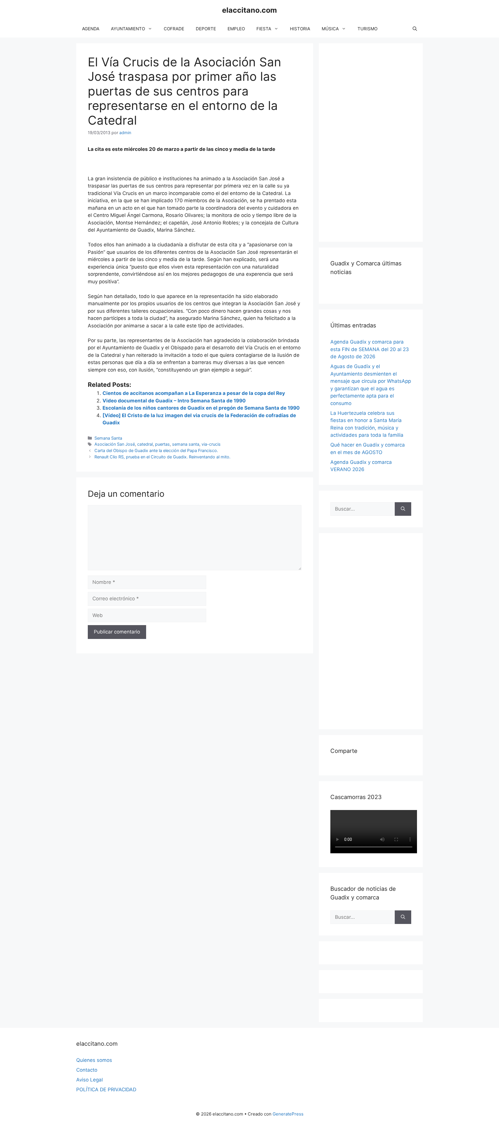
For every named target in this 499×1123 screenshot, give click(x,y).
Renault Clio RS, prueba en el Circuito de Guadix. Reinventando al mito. (162, 456)
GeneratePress (288, 1114)
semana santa (185, 444)
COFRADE (174, 28)
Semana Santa (108, 438)
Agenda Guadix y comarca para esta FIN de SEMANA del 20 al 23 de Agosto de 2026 (369, 349)
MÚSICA (330, 28)
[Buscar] (403, 509)
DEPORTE (206, 28)
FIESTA (263, 28)
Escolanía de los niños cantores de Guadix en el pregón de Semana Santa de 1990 (201, 408)
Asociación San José (114, 444)
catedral (145, 444)
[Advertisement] (373, 141)
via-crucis (211, 444)
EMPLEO (236, 28)
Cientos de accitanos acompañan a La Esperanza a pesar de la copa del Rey (194, 393)
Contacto (86, 1070)
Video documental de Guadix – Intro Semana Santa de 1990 (174, 401)
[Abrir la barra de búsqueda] (415, 29)
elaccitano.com (249, 10)
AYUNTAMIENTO (128, 28)
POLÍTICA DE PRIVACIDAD (106, 1089)
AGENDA (90, 28)
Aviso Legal (89, 1080)
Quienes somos (94, 1060)
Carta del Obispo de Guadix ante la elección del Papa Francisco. (156, 450)
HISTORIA (300, 28)
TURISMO (367, 28)
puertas (162, 444)
